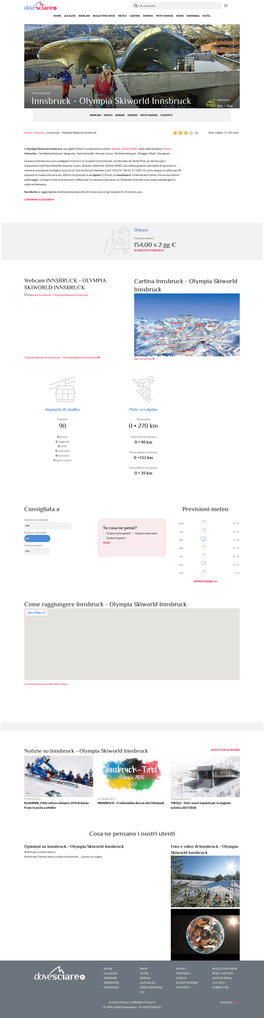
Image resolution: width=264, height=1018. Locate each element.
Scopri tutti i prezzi (147, 250)
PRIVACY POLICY (144, 1002)
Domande (111, 987)
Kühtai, (116, 148)
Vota (106, 542)
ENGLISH (227, 1002)
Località (70, 15)
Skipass (148, 15)
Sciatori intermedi (146, 533)
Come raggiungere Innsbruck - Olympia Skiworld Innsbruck (105, 604)
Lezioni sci (148, 982)
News (180, 15)
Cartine (134, 15)
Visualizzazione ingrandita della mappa (45, 683)
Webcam (84, 15)
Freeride (110, 978)
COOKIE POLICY (120, 1002)
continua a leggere (38, 199)
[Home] (78, 5)
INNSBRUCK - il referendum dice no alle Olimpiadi (131, 803)
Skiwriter (111, 982)
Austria (39, 132)
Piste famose (164, 15)
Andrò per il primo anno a (39, 851)
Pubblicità (220, 987)
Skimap (120, 115)
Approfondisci (204, 581)
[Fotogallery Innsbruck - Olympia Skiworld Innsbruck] (205, 881)
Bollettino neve (104, 15)
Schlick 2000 (129, 148)
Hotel (206, 15)
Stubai (167, 148)
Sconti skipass (187, 982)
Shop (144, 968)
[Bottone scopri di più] (226, 6)
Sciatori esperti (116, 538)
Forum (181, 978)
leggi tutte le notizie (225, 749)
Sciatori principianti (119, 533)
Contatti (166, 115)
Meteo (122, 15)
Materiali (193, 15)
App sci (181, 968)
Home (57, 15)
